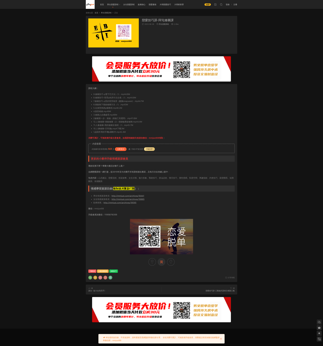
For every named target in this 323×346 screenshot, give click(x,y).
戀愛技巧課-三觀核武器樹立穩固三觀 (220, 291)
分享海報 (231, 277)
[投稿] (215, 4)
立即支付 (120, 149)
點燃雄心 (141, 4)
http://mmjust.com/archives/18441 (128, 196)
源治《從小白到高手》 (97, 291)
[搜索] (221, 4)
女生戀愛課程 (129, 4)
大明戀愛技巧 (165, 4)
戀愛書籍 (152, 4)
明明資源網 (90, 4)
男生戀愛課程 (112, 4)
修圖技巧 (114, 271)
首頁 (102, 4)
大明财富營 (179, 4)
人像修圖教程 (102, 271)
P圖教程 (92, 271)
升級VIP (149, 149)
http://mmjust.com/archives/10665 (128, 199)
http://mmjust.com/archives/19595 (119, 202)
